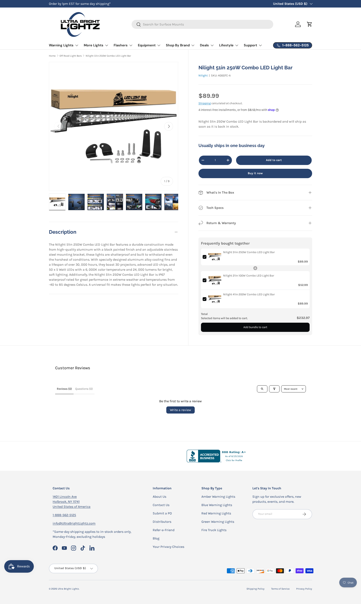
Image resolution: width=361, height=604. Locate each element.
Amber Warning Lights (218, 497)
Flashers (121, 45)
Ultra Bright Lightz (68, 588)
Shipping (204, 103)
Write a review (180, 410)
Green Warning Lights (217, 522)
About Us (159, 497)
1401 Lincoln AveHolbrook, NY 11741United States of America (71, 502)
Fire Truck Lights (213, 530)
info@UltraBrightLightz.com (74, 523)
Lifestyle (226, 45)
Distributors (162, 522)
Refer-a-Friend (163, 530)
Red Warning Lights (216, 513)
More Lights (93, 45)
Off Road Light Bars (71, 55)
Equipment (147, 45)
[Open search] (262, 388)
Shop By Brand (178, 45)
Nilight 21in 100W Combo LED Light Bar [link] (248, 275)
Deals (204, 45)
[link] (214, 257)
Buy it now (255, 173)
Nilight (203, 75)
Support (250, 45)
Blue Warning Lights (216, 505)
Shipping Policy (255, 588)
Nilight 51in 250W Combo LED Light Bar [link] (249, 252)
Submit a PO (162, 513)
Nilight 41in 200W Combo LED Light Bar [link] (249, 294)
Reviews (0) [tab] (64, 389)
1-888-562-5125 (64, 515)
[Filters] (274, 388)
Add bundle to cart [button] (255, 327)
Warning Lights (61, 45)
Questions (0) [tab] (84, 389)
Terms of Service (280, 588)
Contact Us (161, 505)
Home (52, 55)
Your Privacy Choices (168, 547)
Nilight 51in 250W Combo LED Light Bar (108, 55)
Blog (156, 538)
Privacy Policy (304, 588)
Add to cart (274, 160)
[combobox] (202, 24)
